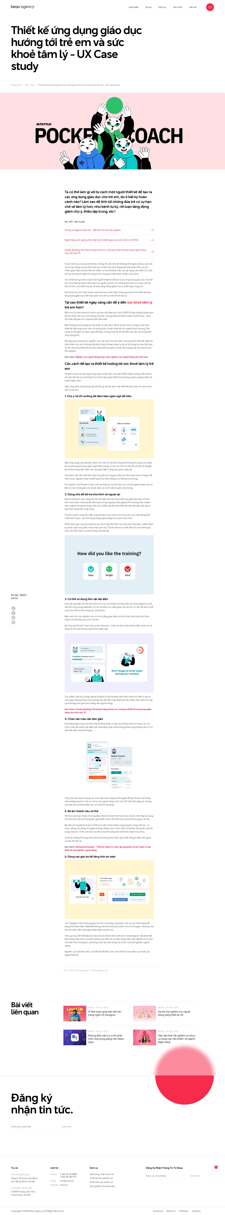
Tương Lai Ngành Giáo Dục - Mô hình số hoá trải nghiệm (93, 230)
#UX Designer (82, 970)
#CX (71, 970)
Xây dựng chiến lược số (102, 1174)
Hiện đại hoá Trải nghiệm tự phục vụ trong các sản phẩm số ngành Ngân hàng (176, 1039)
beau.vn (64, 1184)
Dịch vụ (162, 7)
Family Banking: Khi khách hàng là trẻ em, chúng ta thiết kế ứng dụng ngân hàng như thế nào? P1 (105, 251)
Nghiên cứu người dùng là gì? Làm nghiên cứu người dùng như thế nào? (112, 356)
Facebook (158, 1211)
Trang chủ (16, 85)
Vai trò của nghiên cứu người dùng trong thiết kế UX (174, 1013)
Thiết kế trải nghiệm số (101, 1178)
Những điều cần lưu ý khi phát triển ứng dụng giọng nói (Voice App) (106, 1039)
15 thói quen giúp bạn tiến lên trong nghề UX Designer (104, 1013)
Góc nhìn (177, 7)
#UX (65, 970)
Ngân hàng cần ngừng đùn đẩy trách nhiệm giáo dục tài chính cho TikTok (101, 239)
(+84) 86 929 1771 (68, 1176)
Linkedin (196, 1211)
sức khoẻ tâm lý (139, 302)
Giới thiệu (134, 7)
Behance (171, 1211)
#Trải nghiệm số (99, 970)
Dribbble (183, 1211)
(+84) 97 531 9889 (68, 1174)
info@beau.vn (67, 1180)
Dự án (149, 7)
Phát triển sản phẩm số (101, 1182)
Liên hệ (192, 7)
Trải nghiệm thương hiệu (102, 1186)
